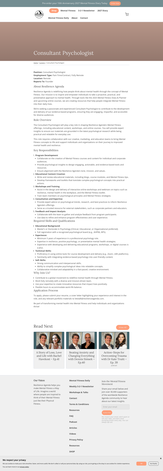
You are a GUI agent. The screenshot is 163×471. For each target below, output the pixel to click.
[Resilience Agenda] (39, 14)
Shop (54, 10)
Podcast (73, 422)
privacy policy (24, 467)
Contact (84, 18)
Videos (72, 433)
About (75, 18)
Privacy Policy (76, 439)
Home (36, 63)
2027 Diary (102, 10)
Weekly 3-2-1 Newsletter (81, 386)
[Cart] (126, 14)
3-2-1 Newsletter (86, 10)
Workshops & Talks (78, 392)
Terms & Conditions (79, 404)
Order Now (115, 3)
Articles (73, 428)
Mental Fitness (68, 10)
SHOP (72, 451)
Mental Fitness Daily (58, 18)
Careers (42, 63)
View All (123, 327)
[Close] (161, 458)
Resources (74, 410)
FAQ (71, 416)
